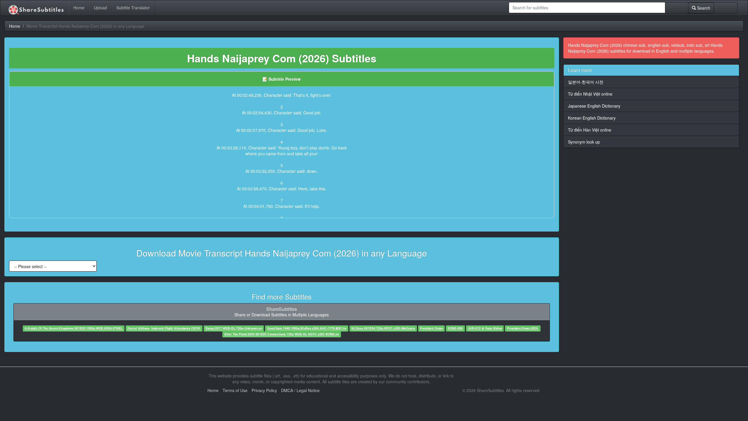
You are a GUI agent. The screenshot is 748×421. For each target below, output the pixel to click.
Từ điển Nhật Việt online (590, 94)
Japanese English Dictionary (594, 106)
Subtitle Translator (133, 8)
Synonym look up (584, 142)
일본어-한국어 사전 (585, 82)
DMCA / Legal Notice (300, 390)
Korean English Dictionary (592, 118)
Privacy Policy (264, 390)
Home (78, 8)
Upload (100, 8)
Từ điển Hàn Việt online (589, 130)
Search (703, 8)
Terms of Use (235, 390)
